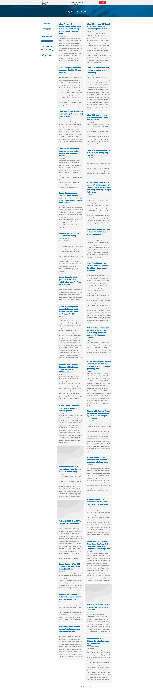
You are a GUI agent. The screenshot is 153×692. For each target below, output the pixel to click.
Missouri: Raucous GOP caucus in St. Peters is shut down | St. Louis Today (70, 469)
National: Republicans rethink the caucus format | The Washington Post (70, 596)
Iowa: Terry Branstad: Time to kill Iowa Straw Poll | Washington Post (98, 231)
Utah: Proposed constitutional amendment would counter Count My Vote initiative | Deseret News (70, 29)
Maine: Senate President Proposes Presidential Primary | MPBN (69, 408)
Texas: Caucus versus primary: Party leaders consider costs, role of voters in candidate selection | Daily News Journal (71, 198)
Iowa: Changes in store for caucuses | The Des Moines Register (70, 70)
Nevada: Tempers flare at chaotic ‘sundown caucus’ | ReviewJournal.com (70, 628)
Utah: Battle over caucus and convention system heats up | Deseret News (71, 113)
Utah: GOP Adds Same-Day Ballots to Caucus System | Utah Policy (98, 70)
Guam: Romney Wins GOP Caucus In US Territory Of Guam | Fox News (69, 566)
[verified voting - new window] (76, 4)
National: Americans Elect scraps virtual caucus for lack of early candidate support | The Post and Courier (98, 333)
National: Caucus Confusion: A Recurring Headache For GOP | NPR (98, 607)
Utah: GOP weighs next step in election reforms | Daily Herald (98, 152)
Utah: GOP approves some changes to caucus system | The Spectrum (98, 117)
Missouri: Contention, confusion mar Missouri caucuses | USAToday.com (97, 459)
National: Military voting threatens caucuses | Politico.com (69, 235)
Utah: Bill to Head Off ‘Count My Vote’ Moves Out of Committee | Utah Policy (98, 26)
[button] (110, 2)
